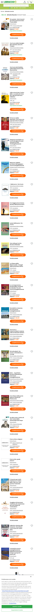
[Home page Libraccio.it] (10, 2)
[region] (17, 593)
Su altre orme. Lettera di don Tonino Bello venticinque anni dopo (17, 419)
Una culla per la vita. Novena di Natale (16, 244)
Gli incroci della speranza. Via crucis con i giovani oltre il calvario (17, 119)
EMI (13, 558)
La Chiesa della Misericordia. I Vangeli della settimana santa (16, 265)
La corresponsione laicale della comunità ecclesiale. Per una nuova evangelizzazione (17, 287)
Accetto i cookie (17, 606)
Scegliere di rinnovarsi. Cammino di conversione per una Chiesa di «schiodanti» (17, 505)
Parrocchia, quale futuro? (15, 459)
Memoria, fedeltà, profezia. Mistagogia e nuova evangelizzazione (17, 164)
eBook (17, 7)
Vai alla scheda (14, 38)
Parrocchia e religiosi (16, 439)
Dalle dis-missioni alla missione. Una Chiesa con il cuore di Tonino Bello (16, 528)
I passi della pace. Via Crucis (16, 223)
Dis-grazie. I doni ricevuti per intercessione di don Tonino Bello (17, 20)
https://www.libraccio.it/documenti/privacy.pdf (15, 591)
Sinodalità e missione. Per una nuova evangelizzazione (16, 309)
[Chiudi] (30, 576)
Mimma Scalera (20, 47)
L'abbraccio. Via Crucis (16, 184)
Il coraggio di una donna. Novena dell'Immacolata (17, 203)
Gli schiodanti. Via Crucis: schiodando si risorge (16, 353)
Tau (13, 100)
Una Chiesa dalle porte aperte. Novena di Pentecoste (16, 397)
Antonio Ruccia (13, 23)
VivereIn (14, 270)
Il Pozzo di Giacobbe (17, 25)
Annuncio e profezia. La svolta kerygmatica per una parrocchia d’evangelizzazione (17, 142)
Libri (12, 7)
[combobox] (16, 5)
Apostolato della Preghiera (16, 74)
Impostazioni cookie (17, 610)
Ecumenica (15, 169)
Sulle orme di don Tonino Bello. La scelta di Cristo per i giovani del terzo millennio (17, 95)
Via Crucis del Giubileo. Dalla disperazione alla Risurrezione (16, 68)
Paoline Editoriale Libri (18, 487)
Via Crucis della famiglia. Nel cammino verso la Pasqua (17, 44)
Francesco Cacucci (14, 167)
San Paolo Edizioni (16, 49)
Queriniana (15, 464)
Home (2, 11)
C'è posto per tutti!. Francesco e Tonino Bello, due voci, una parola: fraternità (15, 482)
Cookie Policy (12, 603)
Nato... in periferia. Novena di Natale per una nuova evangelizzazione (16, 375)
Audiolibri (23, 7)
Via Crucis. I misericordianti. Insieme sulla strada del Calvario (17, 331)
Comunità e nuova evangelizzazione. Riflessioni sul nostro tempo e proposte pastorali (16, 551)
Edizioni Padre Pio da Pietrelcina (17, 443)
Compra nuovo (17, 34)
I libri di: (3, 15)
